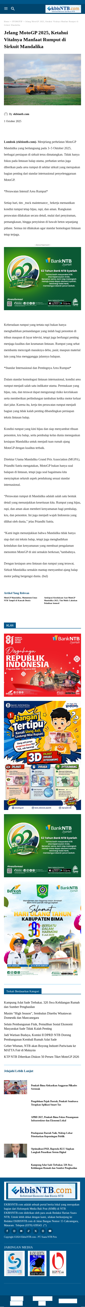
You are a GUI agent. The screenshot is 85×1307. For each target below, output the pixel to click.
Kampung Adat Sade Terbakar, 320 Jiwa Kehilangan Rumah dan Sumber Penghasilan (54, 1166)
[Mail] (21, 1231)
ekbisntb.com (21, 114)
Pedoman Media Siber (43, 1301)
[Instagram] (14, 1231)
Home (6, 21)
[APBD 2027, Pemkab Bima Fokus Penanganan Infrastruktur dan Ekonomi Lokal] (15, 1119)
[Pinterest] (26, 130)
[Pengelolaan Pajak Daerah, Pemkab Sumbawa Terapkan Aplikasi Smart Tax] (15, 1103)
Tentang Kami (68, 1300)
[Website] (43, 1231)
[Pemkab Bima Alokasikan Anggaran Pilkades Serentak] (15, 1087)
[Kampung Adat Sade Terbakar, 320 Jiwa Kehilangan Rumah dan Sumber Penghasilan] (15, 1166)
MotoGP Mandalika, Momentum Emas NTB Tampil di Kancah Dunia (20, 599)
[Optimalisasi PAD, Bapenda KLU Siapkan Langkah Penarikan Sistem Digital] (15, 1151)
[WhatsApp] (35, 130)
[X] (17, 130)
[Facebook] (8, 130)
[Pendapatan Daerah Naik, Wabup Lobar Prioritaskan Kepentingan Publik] (15, 1135)
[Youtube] (50, 1231)
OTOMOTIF (17, 21)
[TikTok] (29, 1231)
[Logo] (61, 9)
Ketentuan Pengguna (16, 1301)
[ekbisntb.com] (6, 114)
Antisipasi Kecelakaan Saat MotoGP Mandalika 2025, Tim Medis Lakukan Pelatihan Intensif (60, 600)
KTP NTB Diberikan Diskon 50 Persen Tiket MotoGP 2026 (41, 1056)
